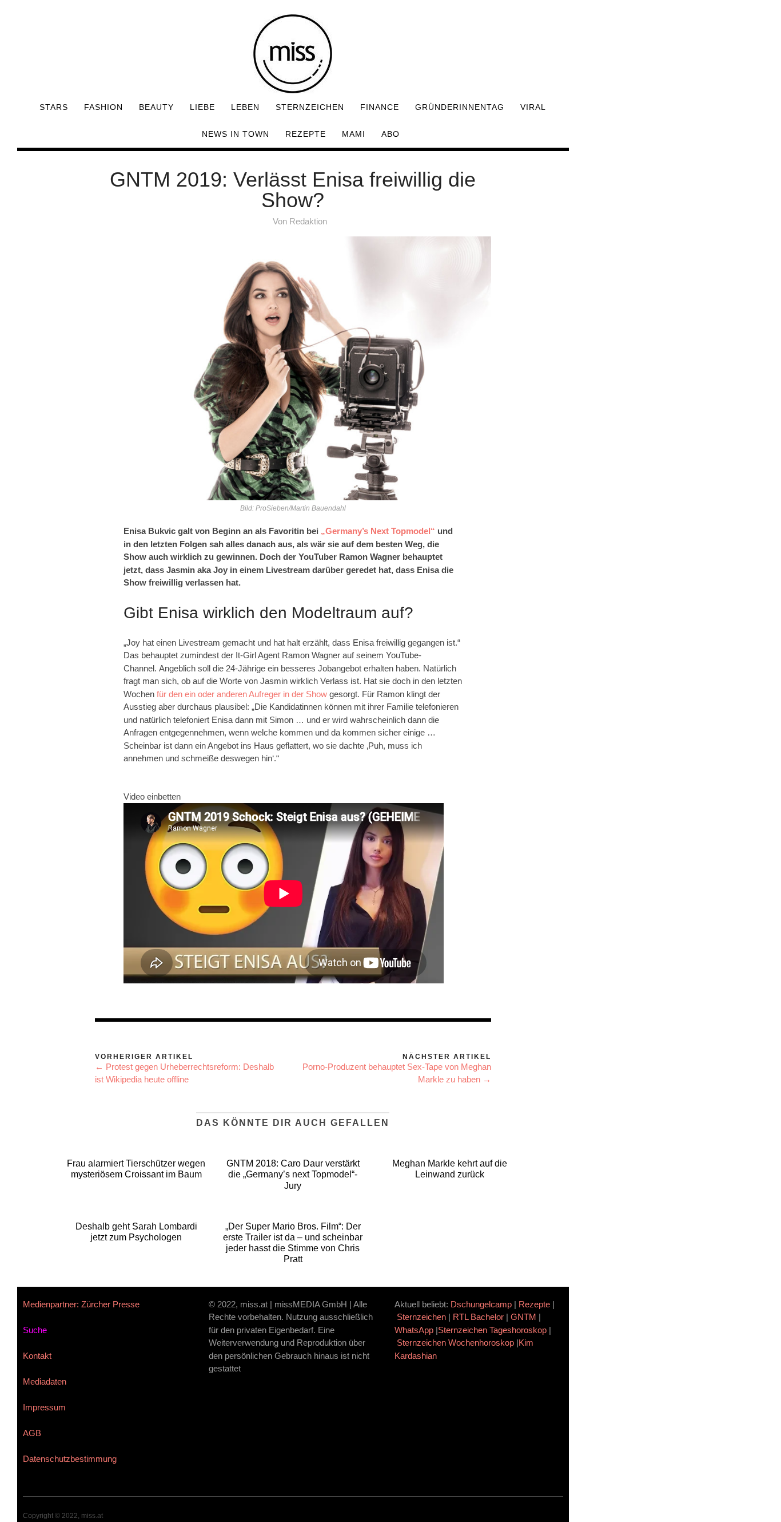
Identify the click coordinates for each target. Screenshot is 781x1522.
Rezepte (305, 134)
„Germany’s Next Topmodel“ (378, 531)
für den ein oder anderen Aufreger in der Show (242, 694)
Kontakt (37, 1356)
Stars (53, 107)
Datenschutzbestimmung (70, 1459)
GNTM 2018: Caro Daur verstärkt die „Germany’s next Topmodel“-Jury (293, 1174)
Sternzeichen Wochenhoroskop (455, 1342)
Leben (245, 107)
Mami (353, 134)
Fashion (103, 107)
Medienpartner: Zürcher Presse (81, 1304)
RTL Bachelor (478, 1317)
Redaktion (308, 221)
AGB (32, 1433)
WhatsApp (414, 1330)
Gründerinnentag (459, 107)
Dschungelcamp (481, 1304)
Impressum (44, 1407)
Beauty (156, 107)
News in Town (235, 134)
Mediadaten (44, 1381)
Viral (533, 107)
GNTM (523, 1317)
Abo (390, 134)
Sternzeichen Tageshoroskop (492, 1330)
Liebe (202, 107)
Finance (379, 107)
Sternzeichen (310, 107)
